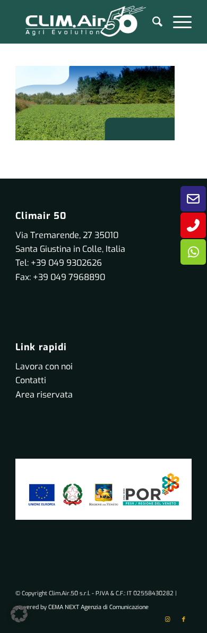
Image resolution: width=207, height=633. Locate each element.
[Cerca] (152, 22)
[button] (19, 614)
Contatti (30, 380)
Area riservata (44, 394)
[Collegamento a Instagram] (168, 620)
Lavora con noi (44, 366)
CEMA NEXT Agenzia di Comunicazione (98, 607)
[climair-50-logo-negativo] (85, 22)
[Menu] (177, 22)
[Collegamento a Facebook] (184, 620)
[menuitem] (152, 22)
